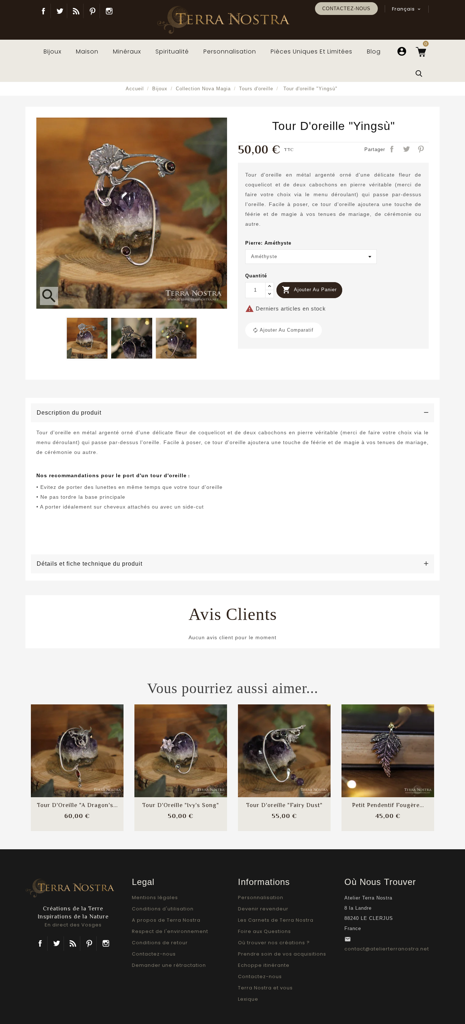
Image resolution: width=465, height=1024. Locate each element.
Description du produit (69, 413)
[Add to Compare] (77, 744)
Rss (73, 943)
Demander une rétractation (169, 965)
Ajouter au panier (309, 289)
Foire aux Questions (264, 931)
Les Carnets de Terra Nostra (276, 920)
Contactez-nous (346, 8)
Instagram (109, 11)
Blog (76, 11)
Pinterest (92, 11)
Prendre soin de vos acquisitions (282, 953)
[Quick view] (96, 766)
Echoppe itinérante (264, 965)
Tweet (407, 149)
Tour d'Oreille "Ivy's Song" (180, 805)
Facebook (43, 11)
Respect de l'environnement (170, 931)
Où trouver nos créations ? (274, 942)
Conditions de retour (160, 942)
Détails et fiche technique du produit (89, 564)
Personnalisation (260, 897)
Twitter (60, 11)
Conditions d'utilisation (163, 908)
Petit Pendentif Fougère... (388, 805)
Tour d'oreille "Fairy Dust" (284, 805)
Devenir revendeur (263, 908)
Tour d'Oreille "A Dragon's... (77, 805)
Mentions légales (155, 897)
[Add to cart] (58, 744)
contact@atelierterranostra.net (386, 948)
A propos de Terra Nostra (166, 920)
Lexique (248, 999)
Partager (392, 149)
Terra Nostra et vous (265, 987)
